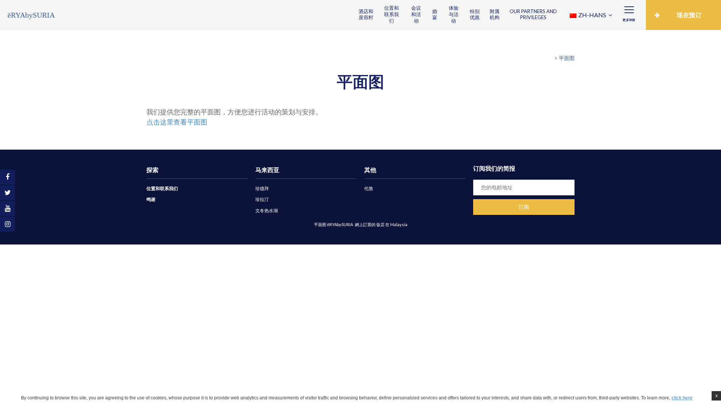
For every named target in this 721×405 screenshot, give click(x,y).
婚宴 (434, 14)
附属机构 (494, 14)
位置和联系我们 (391, 14)
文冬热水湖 (266, 210)
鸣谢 (150, 199)
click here (681, 397)
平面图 (567, 58)
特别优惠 (475, 14)
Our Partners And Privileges (533, 14)
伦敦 (368, 188)
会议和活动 (416, 14)
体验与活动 (454, 14)
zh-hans (592, 14)
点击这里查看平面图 (176, 122)
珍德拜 (262, 188)
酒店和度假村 (366, 14)
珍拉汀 (262, 199)
